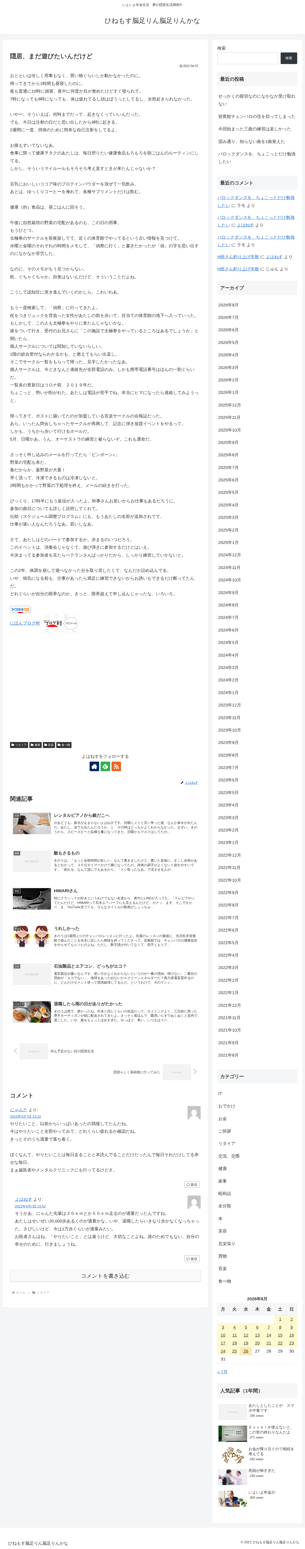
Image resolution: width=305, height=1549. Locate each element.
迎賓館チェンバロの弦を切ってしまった (256, 116)
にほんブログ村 (25, 623)
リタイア (21, 745)
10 (223, 1335)
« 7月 (222, 1372)
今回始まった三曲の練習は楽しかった (254, 128)
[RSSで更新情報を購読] (116, 766)
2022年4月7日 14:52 (30, 1206)
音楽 (51, 745)
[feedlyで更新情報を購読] (105, 766)
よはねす (23, 1199)
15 (280, 1335)
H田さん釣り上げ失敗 (238, 256)
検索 (221, 48)
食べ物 (65, 745)
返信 (194, 1184)
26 (246, 1351)
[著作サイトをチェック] (94, 766)
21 (268, 1343)
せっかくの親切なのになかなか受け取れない (256, 100)
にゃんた (18, 1109)
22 (280, 1343)
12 (246, 1335)
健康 (37, 745)
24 (223, 1351)
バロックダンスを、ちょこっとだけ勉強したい (256, 158)
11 (234, 1335)
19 (246, 1343)
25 (234, 1351)
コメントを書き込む (105, 1276)
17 (223, 1343)
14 (268, 1335)
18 (234, 1343)
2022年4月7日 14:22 (25, 1116)
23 (291, 1343)
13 (257, 1335)
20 (257, 1343)
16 (291, 1335)
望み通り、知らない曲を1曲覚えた (251, 141)
